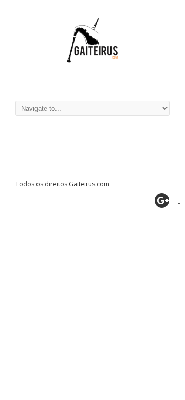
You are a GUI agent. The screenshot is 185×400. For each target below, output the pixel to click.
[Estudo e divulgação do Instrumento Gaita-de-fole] (92, 79)
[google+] (162, 200)
